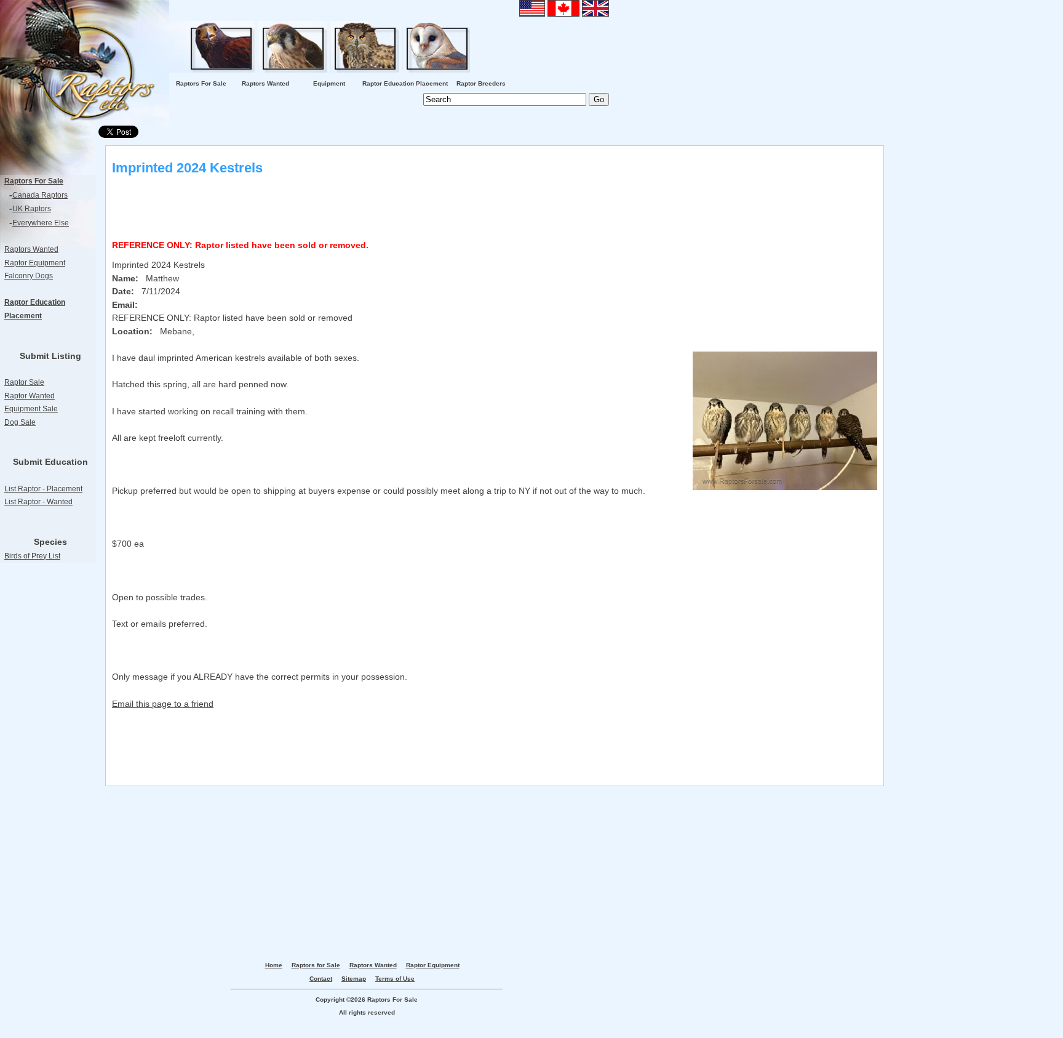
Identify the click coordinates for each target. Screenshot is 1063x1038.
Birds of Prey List (32, 556)
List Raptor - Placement (43, 489)
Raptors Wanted (265, 83)
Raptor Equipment (34, 263)
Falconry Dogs (28, 276)
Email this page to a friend (162, 704)
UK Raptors (31, 208)
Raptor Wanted (29, 396)
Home (273, 965)
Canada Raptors (40, 195)
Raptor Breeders (481, 83)
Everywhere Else (40, 223)
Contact (320, 978)
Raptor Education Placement (405, 83)
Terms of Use (395, 978)
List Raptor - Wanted (38, 501)
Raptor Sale (24, 382)
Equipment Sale (31, 408)
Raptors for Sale (316, 965)
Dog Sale (20, 422)
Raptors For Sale (201, 83)
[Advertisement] (49, 774)
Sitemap (353, 978)
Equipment (329, 83)
